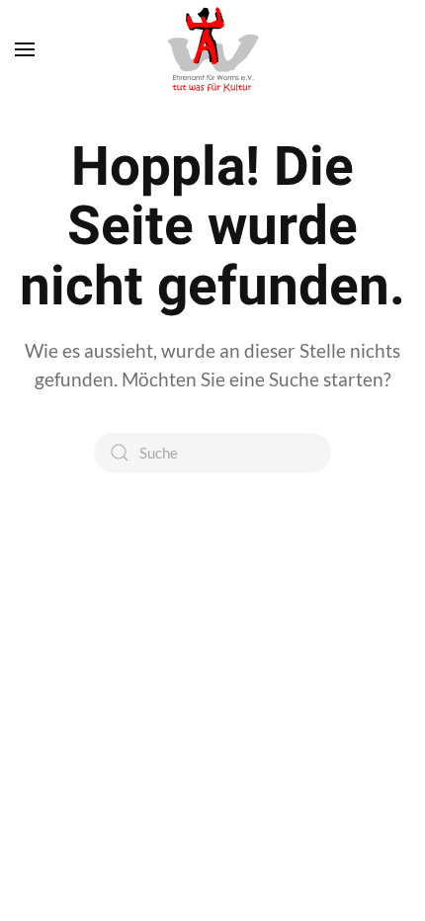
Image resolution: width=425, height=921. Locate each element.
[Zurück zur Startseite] (212, 49)
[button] (25, 49)
